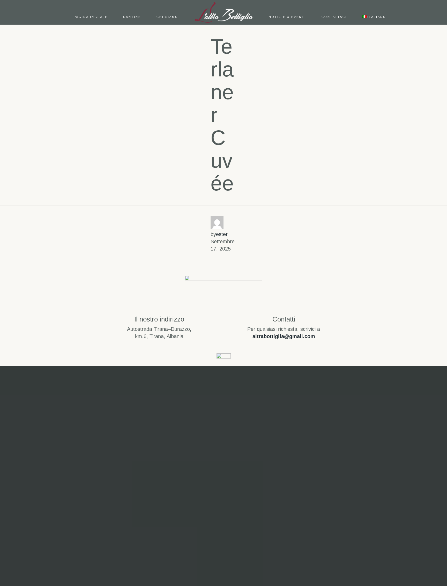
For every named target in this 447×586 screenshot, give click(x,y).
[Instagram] (198, 507)
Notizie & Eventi (287, 16)
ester (222, 234)
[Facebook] (223, 507)
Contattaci (334, 16)
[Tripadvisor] (248, 507)
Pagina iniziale (91, 16)
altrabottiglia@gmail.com (283, 336)
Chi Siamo (167, 16)
